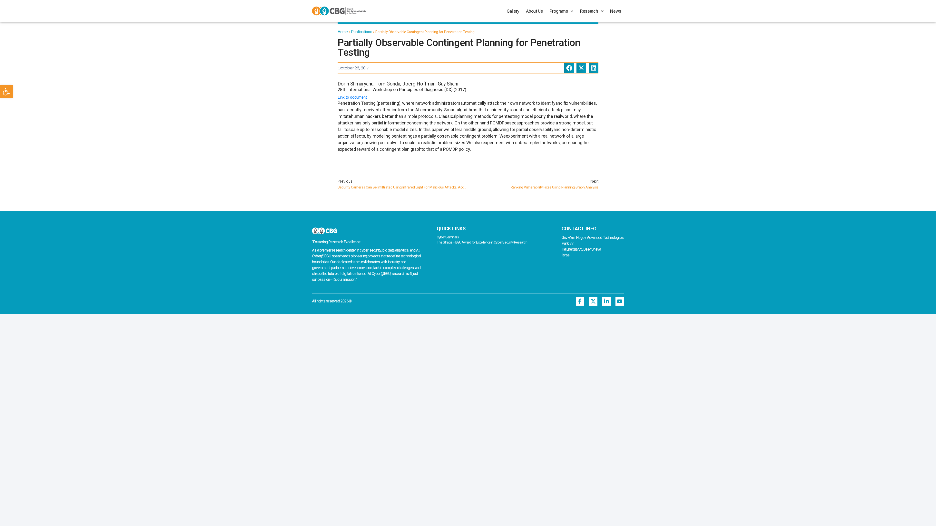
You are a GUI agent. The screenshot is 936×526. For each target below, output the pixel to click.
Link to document (352, 97)
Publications (361, 31)
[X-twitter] (593, 301)
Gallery (513, 11)
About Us (534, 11)
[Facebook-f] (580, 301)
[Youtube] (619, 301)
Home (343, 31)
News (615, 11)
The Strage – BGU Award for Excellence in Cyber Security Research (482, 242)
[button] (6, 91)
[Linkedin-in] (606, 301)
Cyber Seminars (448, 237)
